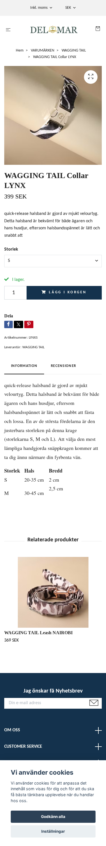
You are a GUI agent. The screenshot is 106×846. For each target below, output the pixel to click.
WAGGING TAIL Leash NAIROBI (38, 632)
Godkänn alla (53, 816)
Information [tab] (24, 366)
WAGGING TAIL (74, 50)
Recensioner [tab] (63, 366)
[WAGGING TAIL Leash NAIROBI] (53, 592)
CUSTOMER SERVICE (23, 746)
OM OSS (12, 730)
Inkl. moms (39, 8)
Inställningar (53, 831)
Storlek (11, 249)
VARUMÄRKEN (42, 50)
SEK (68, 8)
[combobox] (53, 261)
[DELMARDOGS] (54, 30)
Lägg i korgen (68, 292)
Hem (19, 50)
